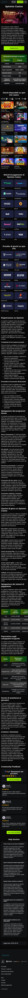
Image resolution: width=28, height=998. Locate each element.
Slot (23, 98)
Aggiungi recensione (14, 779)
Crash (16, 98)
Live (10, 98)
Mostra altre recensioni (14, 832)
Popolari (3, 98)
